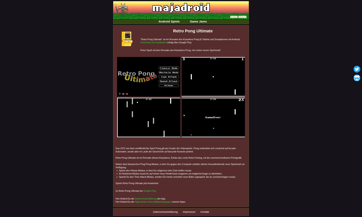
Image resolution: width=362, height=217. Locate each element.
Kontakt (205, 211)
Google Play (149, 191)
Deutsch (242, 17)
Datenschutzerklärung (146, 198)
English (234, 17)
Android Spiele (169, 21)
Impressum (189, 211)
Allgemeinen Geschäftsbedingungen (153, 202)
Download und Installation (153, 42)
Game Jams (198, 21)
